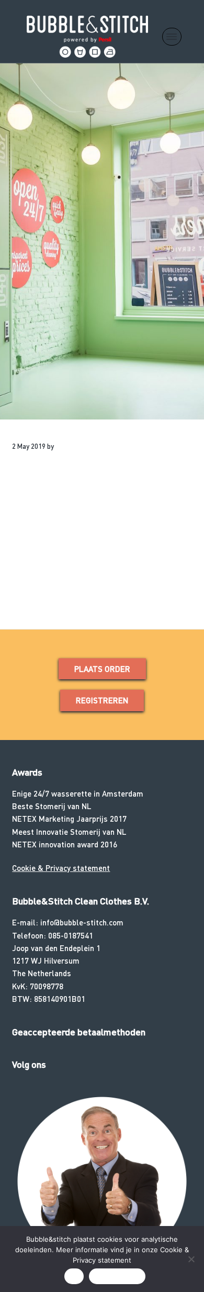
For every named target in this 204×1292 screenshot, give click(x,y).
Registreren (102, 700)
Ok (74, 1276)
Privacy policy (117, 1276)
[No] (191, 1259)
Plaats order (102, 669)
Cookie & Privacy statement (61, 868)
